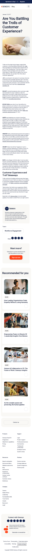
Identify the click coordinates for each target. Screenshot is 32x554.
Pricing (4, 444)
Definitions (5, 481)
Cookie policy (15, 546)
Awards (4, 501)
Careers (4, 490)
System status (21, 451)
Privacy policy (14, 541)
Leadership (5, 494)
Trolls (26, 66)
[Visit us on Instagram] (11, 521)
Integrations (5, 439)
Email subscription (23, 541)
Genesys (12, 208)
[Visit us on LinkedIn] (8, 521)
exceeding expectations (15, 99)
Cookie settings (22, 544)
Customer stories (6, 479)
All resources (5, 469)
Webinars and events (7, 465)
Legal (3, 505)
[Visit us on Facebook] (17, 521)
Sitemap (14, 544)
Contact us (16, 422)
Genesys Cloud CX (6, 437)
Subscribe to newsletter (18, 532)
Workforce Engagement (13, 231)
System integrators (22, 465)
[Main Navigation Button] (28, 6)
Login (18, 437)
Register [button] (22, 1)
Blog (3, 467)
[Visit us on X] (14, 521)
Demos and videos (6, 463)
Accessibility (8, 544)
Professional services (22, 442)
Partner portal (20, 467)
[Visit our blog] (24, 521)
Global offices (5, 492)
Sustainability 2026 (7, 496)
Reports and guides (7, 461)
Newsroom (5, 503)
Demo (3, 446)
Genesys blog (14, 196)
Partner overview (21, 461)
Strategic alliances (21, 463)
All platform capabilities (8, 442)
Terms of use (6, 541)
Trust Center (5, 499)
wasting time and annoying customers (11, 141)
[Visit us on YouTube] (20, 521)
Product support (21, 439)
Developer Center (21, 449)
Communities (20, 444)
